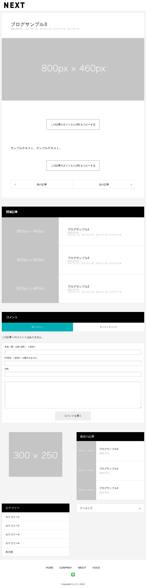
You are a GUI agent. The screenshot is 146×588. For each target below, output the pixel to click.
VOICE (96, 567)
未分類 (9, 552)
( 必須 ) (20, 347)
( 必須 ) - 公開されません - (21, 358)
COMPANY (65, 567)
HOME (49, 567)
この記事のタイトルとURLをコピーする (73, 124)
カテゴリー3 (59, 29)
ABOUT (82, 567)
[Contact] (73, 574)
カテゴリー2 (45, 29)
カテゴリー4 (73, 29)
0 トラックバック (108, 327)
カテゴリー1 (31, 29)
